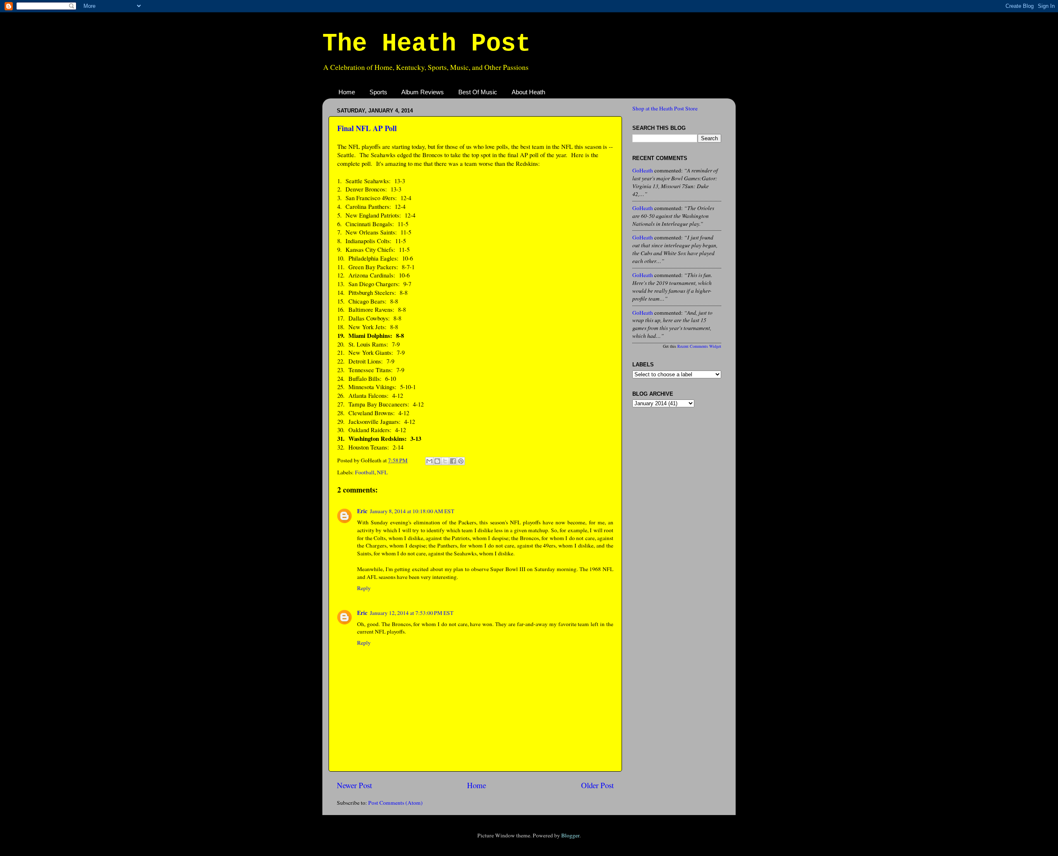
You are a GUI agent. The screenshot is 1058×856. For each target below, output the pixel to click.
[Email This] (429, 461)
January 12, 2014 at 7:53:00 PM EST (411, 613)
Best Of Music (477, 92)
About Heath (528, 92)
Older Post (597, 785)
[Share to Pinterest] (461, 461)
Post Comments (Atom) (395, 802)
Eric (362, 511)
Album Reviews (422, 92)
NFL (382, 472)
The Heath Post (426, 44)
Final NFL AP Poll (367, 128)
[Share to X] (445, 461)
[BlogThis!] (437, 461)
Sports (378, 92)
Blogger (570, 835)
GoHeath (642, 170)
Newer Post (354, 785)
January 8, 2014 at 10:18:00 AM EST (412, 511)
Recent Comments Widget (699, 346)
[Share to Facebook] (453, 461)
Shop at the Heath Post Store (665, 108)
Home (346, 92)
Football (364, 472)
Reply (364, 588)
